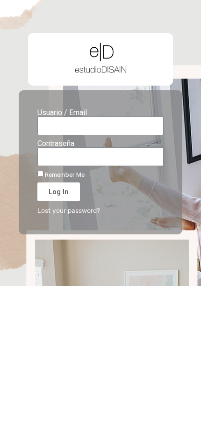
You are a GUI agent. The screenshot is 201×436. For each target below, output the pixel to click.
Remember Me (64, 174)
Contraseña (55, 143)
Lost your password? (68, 210)
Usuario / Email (62, 112)
